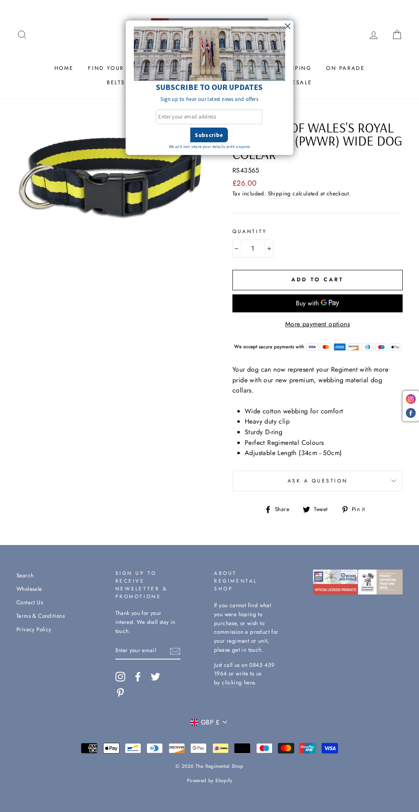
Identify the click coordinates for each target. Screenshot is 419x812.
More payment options (317, 324)
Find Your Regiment (124, 68)
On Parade (345, 68)
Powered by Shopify (209, 780)
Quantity (249, 231)
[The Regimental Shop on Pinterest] (120, 693)
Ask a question (317, 481)
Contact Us (29, 602)
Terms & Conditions (40, 616)
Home (64, 68)
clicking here (238, 682)
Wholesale (29, 589)
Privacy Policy (34, 629)
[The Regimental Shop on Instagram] (120, 677)
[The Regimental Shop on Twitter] (155, 677)
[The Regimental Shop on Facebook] (138, 677)
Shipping (279, 193)
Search (25, 575)
